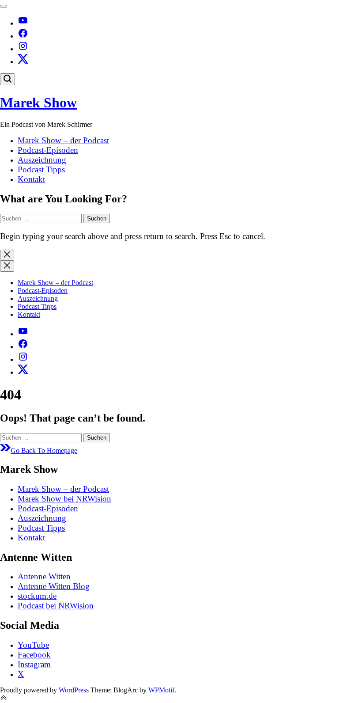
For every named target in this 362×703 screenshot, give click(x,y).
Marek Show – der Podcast (63, 140)
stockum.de (37, 595)
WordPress (74, 690)
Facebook (34, 654)
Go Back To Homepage (44, 450)
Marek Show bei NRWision (64, 498)
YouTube (33, 645)
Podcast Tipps (41, 169)
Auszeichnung (42, 159)
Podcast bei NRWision (56, 605)
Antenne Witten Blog (54, 586)
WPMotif (161, 690)
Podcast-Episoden (48, 150)
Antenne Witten (44, 576)
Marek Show (38, 102)
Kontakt (31, 179)
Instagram (34, 664)
